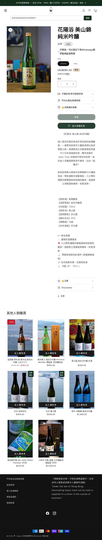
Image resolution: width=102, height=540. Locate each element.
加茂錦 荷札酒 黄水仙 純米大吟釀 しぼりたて (20, 361)
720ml (64, 64)
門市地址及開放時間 (15, 479)
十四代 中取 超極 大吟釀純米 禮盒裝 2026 (50, 461)
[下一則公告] (97, 3)
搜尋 (87, 18)
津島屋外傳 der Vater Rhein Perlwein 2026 (20, 461)
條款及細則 (11, 497)
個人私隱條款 (12, 491)
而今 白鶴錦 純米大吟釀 (82, 411)
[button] (5, 10)
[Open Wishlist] (89, 10)
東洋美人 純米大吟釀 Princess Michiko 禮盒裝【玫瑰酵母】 (51, 361)
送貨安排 (10, 485)
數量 (59, 79)
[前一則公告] (5, 3)
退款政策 (10, 503)
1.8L (76, 64)
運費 (67, 74)
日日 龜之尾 (51, 411)
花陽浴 (68, 44)
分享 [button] (63, 296)
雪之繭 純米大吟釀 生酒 (82, 361)
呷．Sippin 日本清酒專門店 (23, 536)
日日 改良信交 (20, 411)
